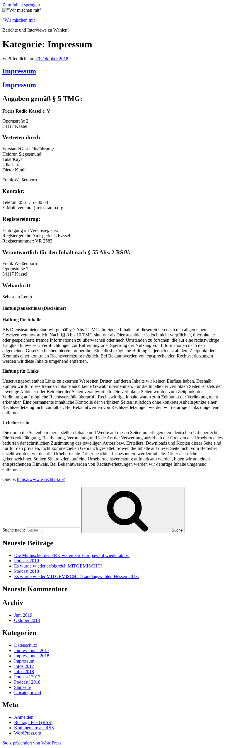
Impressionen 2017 (31, 650)
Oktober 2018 (27, 620)
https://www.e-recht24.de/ (41, 479)
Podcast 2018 (26, 571)
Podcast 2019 (26, 560)
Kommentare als (34, 727)
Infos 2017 (24, 666)
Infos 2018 (24, 671)
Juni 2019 (23, 615)
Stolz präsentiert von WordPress (31, 742)
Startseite (22, 687)
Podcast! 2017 (27, 676)
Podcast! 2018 (27, 682)
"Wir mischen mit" (19, 20)
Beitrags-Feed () (33, 722)
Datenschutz (25, 645)
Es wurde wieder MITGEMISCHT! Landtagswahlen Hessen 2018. (76, 576)
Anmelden (23, 717)
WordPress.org (27, 732)
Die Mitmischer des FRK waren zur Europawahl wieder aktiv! (71, 555)
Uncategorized (27, 692)
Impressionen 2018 (31, 655)
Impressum (19, 71)
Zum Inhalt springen (21, 4)
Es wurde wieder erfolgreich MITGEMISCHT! (58, 565)
